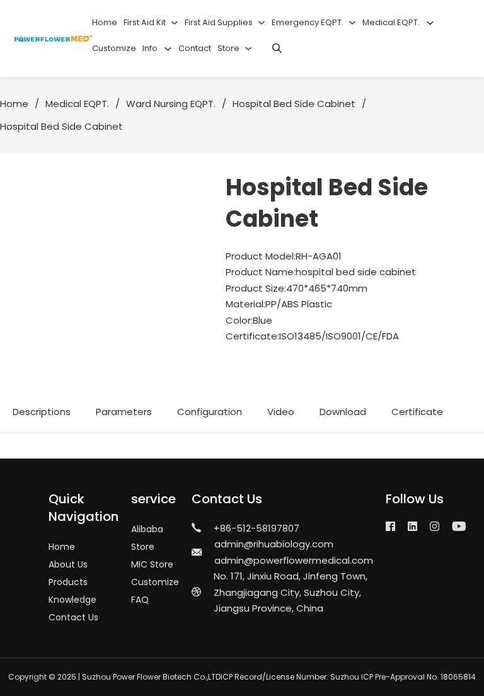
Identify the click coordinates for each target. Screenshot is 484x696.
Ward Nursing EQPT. (171, 103)
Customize (114, 48)
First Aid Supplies (219, 22)
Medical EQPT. (391, 22)
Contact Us (73, 617)
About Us (68, 564)
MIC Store (152, 564)
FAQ (140, 599)
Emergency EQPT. (307, 22)
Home (104, 22)
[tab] (41, 412)
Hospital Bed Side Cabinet (294, 103)
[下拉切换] (174, 22)
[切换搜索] (277, 48)
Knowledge (72, 599)
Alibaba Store (147, 538)
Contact (194, 48)
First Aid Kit (145, 22)
